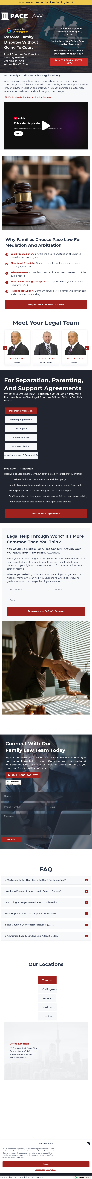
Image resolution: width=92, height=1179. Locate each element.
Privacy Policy (51, 1170)
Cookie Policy (40, 1170)
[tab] (21, 410)
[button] (88, 1143)
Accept (46, 1164)
